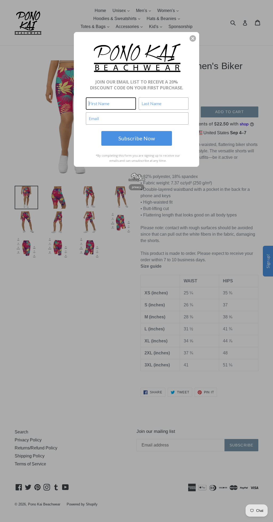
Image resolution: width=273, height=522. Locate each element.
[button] (193, 38)
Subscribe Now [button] (136, 138)
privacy (136, 187)
